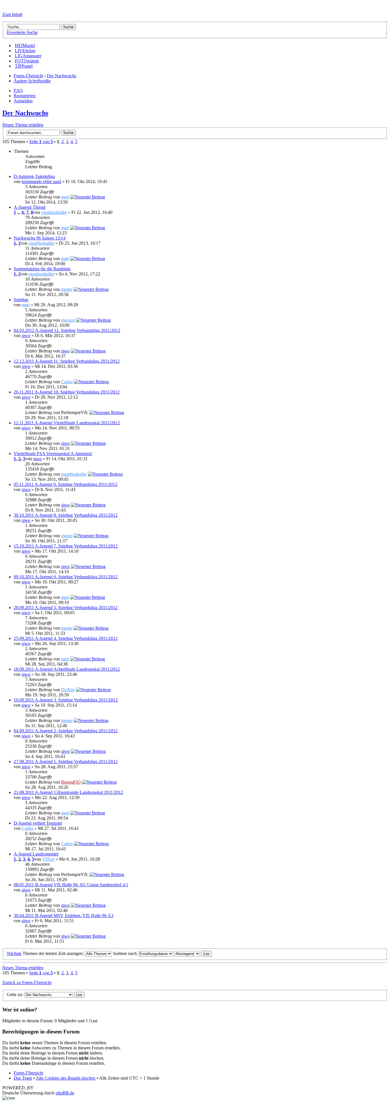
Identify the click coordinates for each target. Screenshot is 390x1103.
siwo (26, 335)
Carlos (67, 381)
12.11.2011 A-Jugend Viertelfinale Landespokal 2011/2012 (67, 422)
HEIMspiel (25, 45)
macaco (68, 320)
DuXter (68, 689)
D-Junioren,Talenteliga (34, 176)
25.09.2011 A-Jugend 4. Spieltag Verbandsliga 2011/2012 (66, 638)
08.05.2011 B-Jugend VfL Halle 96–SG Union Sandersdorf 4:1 (71, 884)
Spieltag (21, 299)
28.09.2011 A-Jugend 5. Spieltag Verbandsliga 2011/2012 (66, 607)
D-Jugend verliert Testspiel (38, 823)
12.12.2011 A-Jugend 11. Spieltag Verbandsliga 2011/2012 (67, 361)
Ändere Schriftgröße (32, 80)
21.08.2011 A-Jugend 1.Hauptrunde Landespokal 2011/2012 (68, 792)
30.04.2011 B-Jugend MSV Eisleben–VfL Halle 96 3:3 (63, 915)
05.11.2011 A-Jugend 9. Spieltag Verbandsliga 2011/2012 (65, 484)
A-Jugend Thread (29, 207)
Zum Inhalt (12, 14)
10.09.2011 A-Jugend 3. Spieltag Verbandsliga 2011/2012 (66, 700)
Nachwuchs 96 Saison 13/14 (39, 238)
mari (65, 196)
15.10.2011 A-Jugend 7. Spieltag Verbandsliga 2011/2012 (66, 546)
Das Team (23, 1078)
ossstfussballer (54, 212)
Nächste (14, 953)
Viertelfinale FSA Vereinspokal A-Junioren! (53, 453)
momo (67, 289)
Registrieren (24, 95)
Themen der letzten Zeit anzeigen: (54, 953)
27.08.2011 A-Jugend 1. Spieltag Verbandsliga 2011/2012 (66, 761)
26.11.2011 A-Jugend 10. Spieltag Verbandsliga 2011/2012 (67, 392)
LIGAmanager (28, 55)
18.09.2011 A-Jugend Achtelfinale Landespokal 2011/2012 (67, 669)
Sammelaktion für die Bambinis (42, 268)
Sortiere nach (125, 953)
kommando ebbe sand (41, 181)
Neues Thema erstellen (22, 124)
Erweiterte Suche (22, 32)
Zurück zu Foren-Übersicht (26, 982)
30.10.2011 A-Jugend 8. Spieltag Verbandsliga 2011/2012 (66, 515)
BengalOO (71, 782)
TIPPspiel (24, 66)
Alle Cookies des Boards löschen (65, 1078)
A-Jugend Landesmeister (36, 853)
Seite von (41, 141)
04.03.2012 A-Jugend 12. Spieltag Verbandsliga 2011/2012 (67, 330)
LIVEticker (25, 50)
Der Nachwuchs (61, 75)
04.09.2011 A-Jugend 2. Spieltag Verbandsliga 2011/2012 (66, 730)
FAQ (18, 90)
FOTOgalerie (27, 60)
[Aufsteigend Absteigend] (193, 953)
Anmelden (23, 100)
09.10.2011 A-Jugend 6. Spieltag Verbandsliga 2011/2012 (66, 576)
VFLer (48, 859)
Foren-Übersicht (28, 75)
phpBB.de (65, 1092)
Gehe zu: (15, 994)
